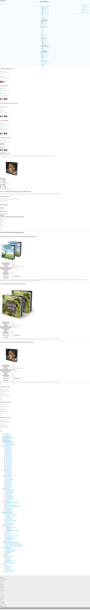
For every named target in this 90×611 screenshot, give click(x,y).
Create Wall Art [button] (44, 37)
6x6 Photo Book (8, 470)
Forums (1, 592)
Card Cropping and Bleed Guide (10, 520)
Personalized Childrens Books (8, 441)
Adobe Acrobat (8, 533)
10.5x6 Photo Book (8, 453)
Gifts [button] (42, 52)
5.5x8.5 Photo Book (8, 476)
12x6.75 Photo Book (8, 457)
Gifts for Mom (45, 56)
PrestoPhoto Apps (6, 436)
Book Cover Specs (2, 581)
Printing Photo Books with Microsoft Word (12, 543)
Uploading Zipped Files (9, 560)
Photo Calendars (45, 47)
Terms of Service (8, 566)
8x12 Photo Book (8, 483)
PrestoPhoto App (46, 12)
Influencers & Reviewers (3, 604)
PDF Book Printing (46, 11)
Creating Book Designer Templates (13, 530)
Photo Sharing (5, 555)
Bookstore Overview (7, 547)
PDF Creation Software (11, 527)
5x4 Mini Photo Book (9, 493)
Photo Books (45, 7)
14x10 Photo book (8, 466)
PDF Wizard (7, 526)
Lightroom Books (46, 10)
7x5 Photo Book (8, 500)
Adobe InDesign (8, 534)
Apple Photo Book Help (7, 501)
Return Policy (84, 9)
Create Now (2, 215)
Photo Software (84, 6)
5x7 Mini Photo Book (8, 496)
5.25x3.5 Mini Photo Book (9, 497)
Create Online (2, 74)
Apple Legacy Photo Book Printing (11, 502)
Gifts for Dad (45, 57)
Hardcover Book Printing (9, 443)
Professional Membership (9, 570)
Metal (44, 32)
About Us (5, 564)
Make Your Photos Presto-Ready (11, 513)
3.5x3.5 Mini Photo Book (9, 489)
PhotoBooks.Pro (4, 610)
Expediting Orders (8, 552)
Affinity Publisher (8, 541)
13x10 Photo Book (8, 462)
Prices (43, 36)
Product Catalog (6, 433)
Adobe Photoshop (8, 537)
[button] (45, 178)
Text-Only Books (6, 439)
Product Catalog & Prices (86, 4)
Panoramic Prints (45, 40)
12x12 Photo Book (8, 474)
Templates (44, 35)
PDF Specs (9, 528)
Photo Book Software (7, 525)
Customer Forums (2, 603)
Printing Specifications (85, 7)
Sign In (3, 2)
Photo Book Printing (6, 442)
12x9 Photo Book (8, 460)
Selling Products (8, 548)
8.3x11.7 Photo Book (8, 484)
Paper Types (7, 516)
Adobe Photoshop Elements (10, 538)
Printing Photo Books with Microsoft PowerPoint (14, 546)
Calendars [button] (43, 46)
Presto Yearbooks (4, 609)
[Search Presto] (2, 5)
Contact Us (1, 605)
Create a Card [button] (44, 25)
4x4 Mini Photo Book (9, 492)
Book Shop (1, 591)
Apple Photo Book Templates (10, 505)
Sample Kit (83, 8)
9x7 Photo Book (8, 449)
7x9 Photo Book (8, 480)
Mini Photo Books (46, 14)
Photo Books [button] (43, 6)
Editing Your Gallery (8, 556)
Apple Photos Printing (9, 509)
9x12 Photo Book (8, 487)
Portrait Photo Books (7, 475)
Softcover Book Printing (9, 444)
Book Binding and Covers (9, 517)
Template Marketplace (3, 590)
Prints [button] (42, 38)
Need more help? (85, 12)
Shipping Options (85, 5)
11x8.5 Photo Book (8, 456)
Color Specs (7, 521)
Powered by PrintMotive (3, 606)
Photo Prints (45, 39)
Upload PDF (2, 79)
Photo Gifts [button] (46, 52)
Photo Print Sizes (45, 41)
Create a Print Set (44, 45)
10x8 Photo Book (8, 452)
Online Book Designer (9, 529)
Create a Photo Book (2, 578)
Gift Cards (44, 58)
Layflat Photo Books (46, 13)
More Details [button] (2, 202)
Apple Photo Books (46, 8)
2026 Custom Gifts (46, 55)
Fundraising (44, 49)
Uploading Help (8, 561)
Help (83, 3)
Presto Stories (2, 593)
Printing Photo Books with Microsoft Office (11, 542)
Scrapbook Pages (46, 42)
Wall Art (44, 27)
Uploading (7, 557)
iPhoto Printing (8, 510)
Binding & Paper (2, 580)
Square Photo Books (6, 469)
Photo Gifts (5, 438)
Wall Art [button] (42, 26)
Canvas (44, 34)
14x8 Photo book (8, 465)
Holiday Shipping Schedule (10, 551)
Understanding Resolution (10, 524)
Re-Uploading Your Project (10, 515)
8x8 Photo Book (8, 471)
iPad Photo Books (46, 9)
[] (0, 152)
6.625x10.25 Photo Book (9, 479)
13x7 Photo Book (8, 461)
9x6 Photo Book (8, 448)
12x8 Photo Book (8, 458)
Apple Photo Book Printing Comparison (12, 506)
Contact (6, 565)
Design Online (2, 392)
